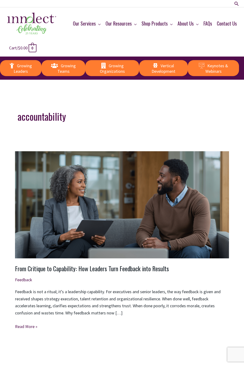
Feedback (23, 279)
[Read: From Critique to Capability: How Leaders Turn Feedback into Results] (122, 204)
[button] (236, 3)
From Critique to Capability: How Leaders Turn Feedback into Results (92, 268)
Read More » (26, 326)
